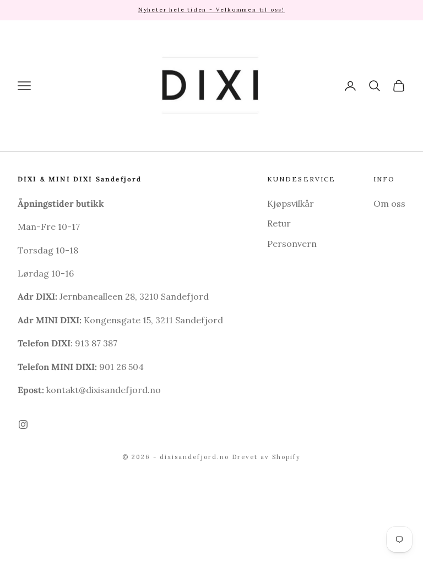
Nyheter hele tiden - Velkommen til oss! (211, 9)
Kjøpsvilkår (290, 203)
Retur (279, 223)
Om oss (389, 203)
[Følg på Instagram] (23, 424)
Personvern (292, 243)
